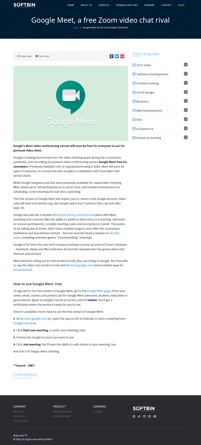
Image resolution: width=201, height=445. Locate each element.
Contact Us (19, 416)
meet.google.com (81, 265)
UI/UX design (145, 92)
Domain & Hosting (126, 5)
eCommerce (144, 129)
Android (27, 270)
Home (71, 5)
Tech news (43, 56)
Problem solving (147, 83)
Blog (181, 5)
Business (142, 101)
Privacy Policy (20, 420)
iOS (15, 270)
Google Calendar (24, 323)
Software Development (152, 74)
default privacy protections (74, 215)
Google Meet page (98, 291)
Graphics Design (61, 416)
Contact (166, 5)
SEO (139, 120)
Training (149, 5)
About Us (86, 5)
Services (104, 5)
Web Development (149, 110)
